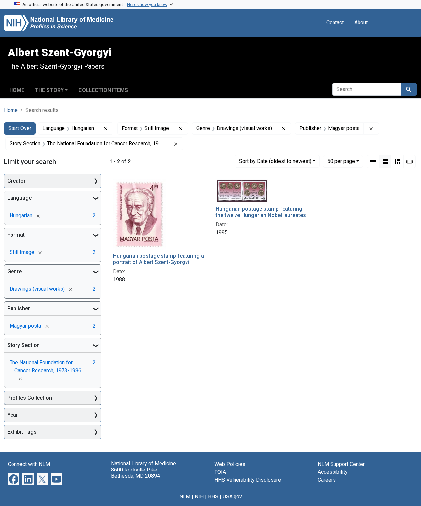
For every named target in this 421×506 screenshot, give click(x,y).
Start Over (19, 128)
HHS (213, 497)
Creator (16, 181)
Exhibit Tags (22, 432)
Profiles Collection (29, 398)
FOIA (220, 472)
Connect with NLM (29, 464)
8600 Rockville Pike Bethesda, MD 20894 (135, 473)
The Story (49, 90)
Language (19, 198)
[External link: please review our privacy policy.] (13, 479)
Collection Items (103, 90)
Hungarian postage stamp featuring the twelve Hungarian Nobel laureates (261, 212)
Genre (14, 271)
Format (16, 235)
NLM (184, 497)
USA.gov (232, 497)
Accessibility (333, 472)
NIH (199, 497)
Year (12, 415)
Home (16, 90)
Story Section (23, 345)
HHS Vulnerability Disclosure (247, 480)
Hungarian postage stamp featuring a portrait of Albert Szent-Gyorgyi (158, 259)
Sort (275, 161)
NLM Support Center (341, 464)
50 (341, 161)
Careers (327, 480)
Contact (335, 22)
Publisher (18, 308)
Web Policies (229, 464)
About (361, 22)
